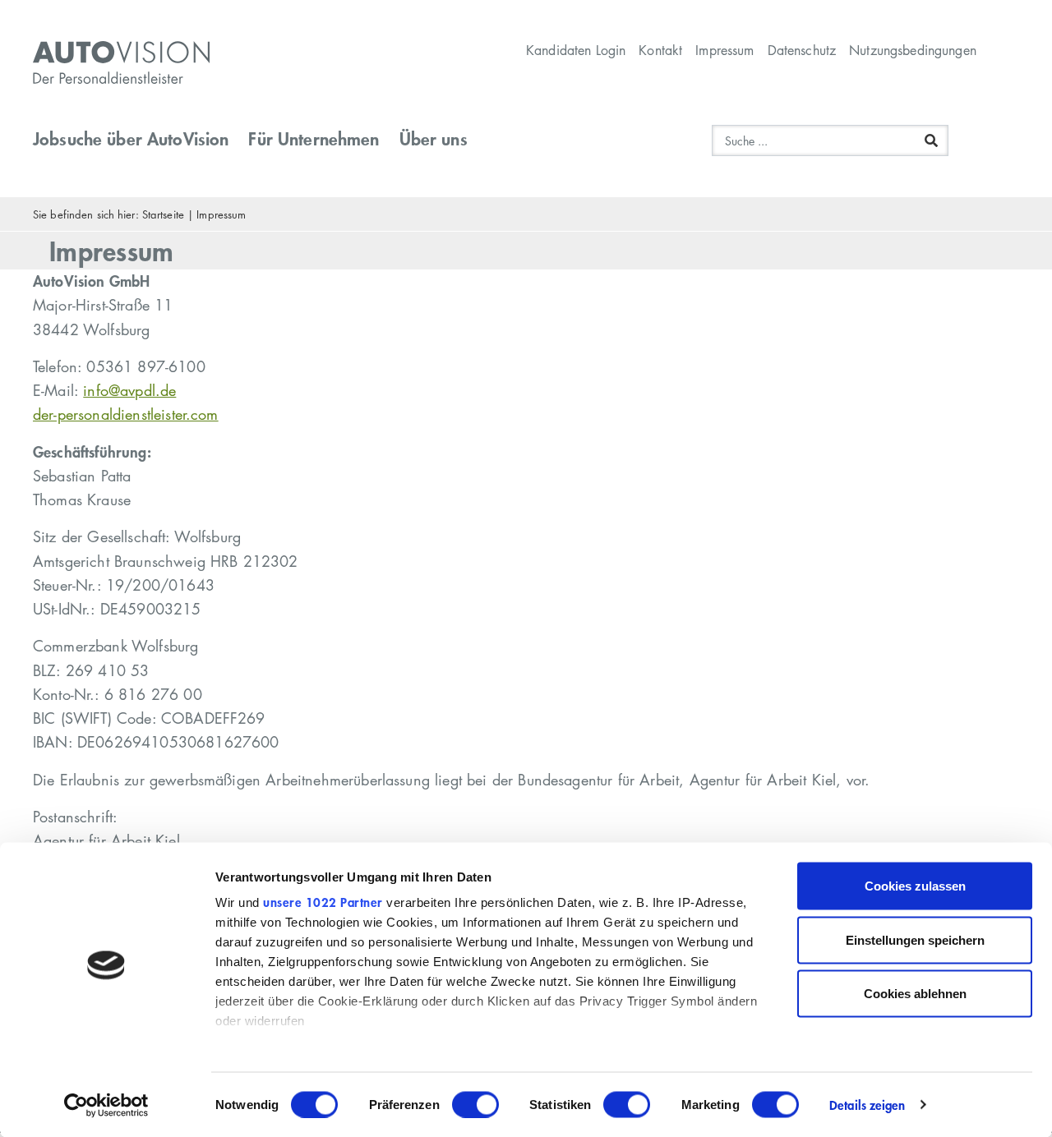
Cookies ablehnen (915, 994)
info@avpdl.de (129, 390)
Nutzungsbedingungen (912, 50)
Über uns (433, 138)
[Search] (931, 140)
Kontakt (660, 50)
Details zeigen (867, 1105)
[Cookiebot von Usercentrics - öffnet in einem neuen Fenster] (106, 1105)
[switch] (475, 1104)
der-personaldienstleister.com (126, 414)
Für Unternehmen (313, 138)
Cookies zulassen (915, 886)
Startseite (163, 214)
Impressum (724, 50)
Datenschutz (802, 50)
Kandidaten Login (575, 50)
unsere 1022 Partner (323, 902)
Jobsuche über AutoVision (130, 138)
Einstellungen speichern (915, 939)
